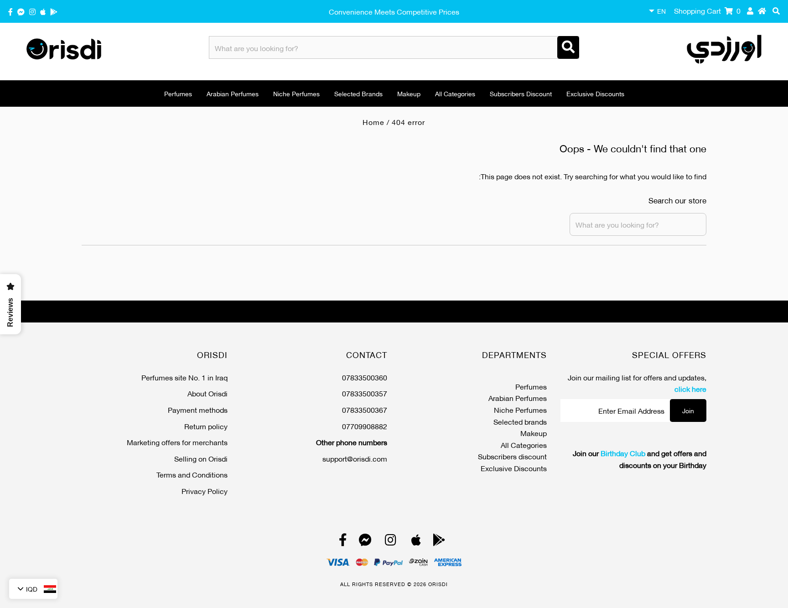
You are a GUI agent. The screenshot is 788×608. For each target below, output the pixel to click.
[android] (53, 11)
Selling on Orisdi (201, 458)
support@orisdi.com (354, 458)
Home (373, 121)
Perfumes (178, 93)
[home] (762, 10)
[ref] (21, 11)
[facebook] (10, 11)
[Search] (568, 47)
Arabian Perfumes (233, 93)
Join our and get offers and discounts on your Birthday (639, 458)
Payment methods (198, 409)
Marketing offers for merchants (177, 441)
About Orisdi (207, 393)
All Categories (455, 93)
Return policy (206, 425)
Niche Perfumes (296, 93)
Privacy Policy (204, 490)
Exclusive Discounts (595, 93)
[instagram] (32, 11)
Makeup (408, 93)
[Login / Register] (750, 10)
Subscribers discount (521, 93)
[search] (776, 10)
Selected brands (358, 93)
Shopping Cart (707, 10)
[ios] (43, 11)
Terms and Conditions (192, 474)
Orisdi (438, 583)
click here (690, 388)
